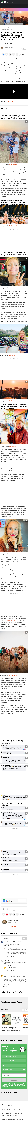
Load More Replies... (11, 957)
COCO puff (6, 960)
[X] (9, 1109)
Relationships (4, 27)
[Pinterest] (7, 1109)
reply (9, 945)
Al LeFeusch (10, 967)
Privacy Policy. (5, 1086)
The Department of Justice (11, 620)
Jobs (3, 1115)
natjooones (12, 288)
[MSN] (17, 1109)
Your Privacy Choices (7, 1113)
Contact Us (8, 1115)
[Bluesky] (12, 1109)
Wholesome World (13, 27)
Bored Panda (7, 1105)
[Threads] (14, 1109)
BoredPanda (8, 2)
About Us (23, 1113)
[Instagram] (4, 1109)
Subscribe (14, 1080)
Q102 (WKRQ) (13, 164)
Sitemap (15, 1115)
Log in (24, 2)
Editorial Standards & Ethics (8, 1119)
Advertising (16, 1113)
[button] (23, 1010)
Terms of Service (6, 1122)
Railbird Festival (13, 226)
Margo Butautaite (9, 47)
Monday (9, 948)
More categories (7, 1069)
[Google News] (19, 1109)
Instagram (10, 101)
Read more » (14, 926)
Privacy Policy (20, 1119)
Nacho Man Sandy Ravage (10, 941)
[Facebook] (2, 1109)
